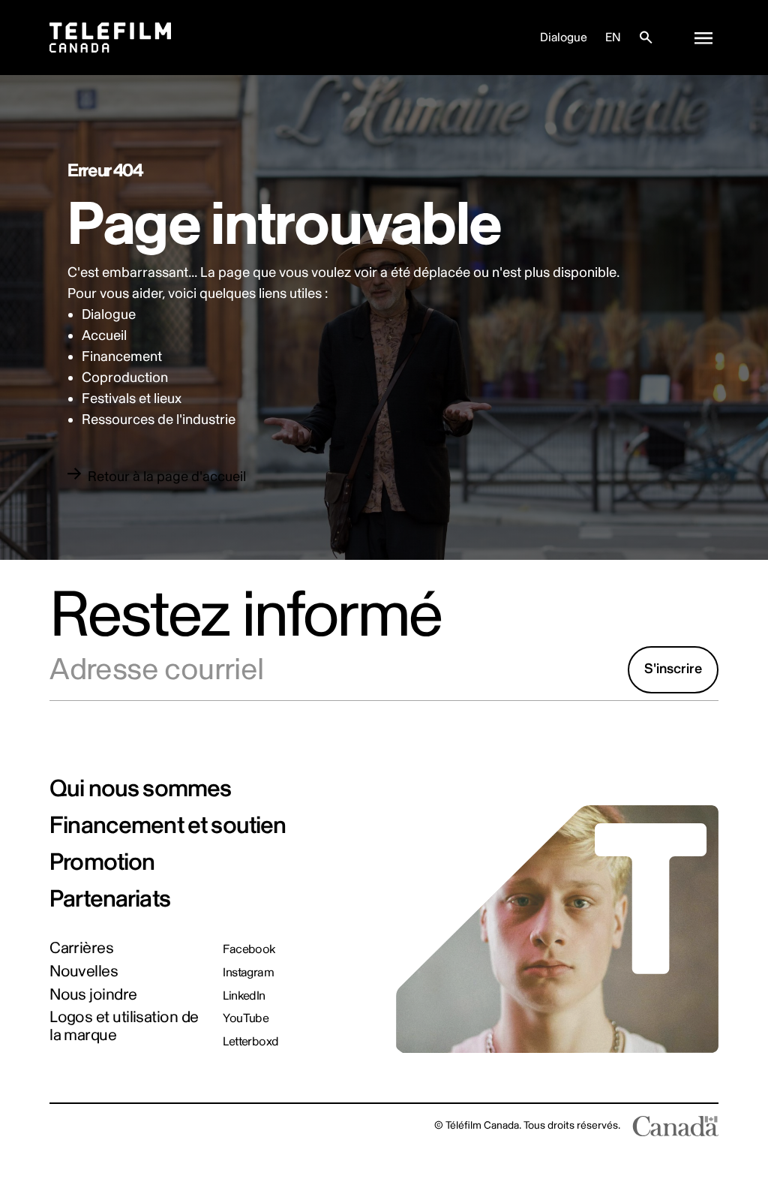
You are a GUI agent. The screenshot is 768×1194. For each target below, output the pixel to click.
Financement (122, 356)
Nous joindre (93, 994)
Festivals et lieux (132, 399)
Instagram (248, 972)
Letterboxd (251, 1041)
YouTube (245, 1018)
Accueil (104, 335)
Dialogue (563, 37)
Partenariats (110, 899)
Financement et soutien (168, 825)
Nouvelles (84, 971)
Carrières (81, 948)
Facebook (249, 949)
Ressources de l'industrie (159, 420)
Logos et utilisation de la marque (124, 1026)
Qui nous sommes (140, 788)
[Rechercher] (645, 37)
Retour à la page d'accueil (167, 477)
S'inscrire (673, 669)
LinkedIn (244, 996)
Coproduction (125, 377)
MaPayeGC (151, 1125)
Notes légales (81, 1125)
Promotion (102, 862)
